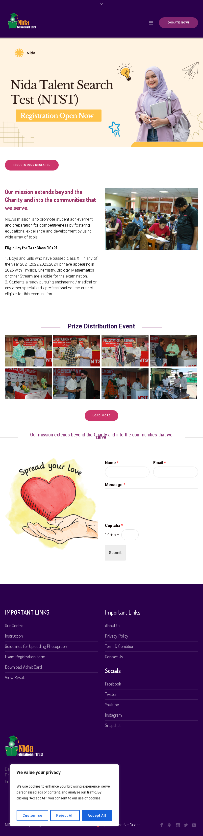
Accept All (97, 815)
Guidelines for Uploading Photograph (36, 646)
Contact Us (114, 656)
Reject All (65, 815)
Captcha (114, 525)
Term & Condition (119, 646)
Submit (115, 552)
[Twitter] (186, 825)
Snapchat (113, 725)
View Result (15, 677)
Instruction (14, 636)
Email (159, 462)
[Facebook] (161, 825)
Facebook (113, 683)
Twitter (111, 694)
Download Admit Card (23, 667)
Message (115, 484)
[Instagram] (178, 825)
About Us (112, 625)
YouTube (112, 704)
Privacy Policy (116, 636)
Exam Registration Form (25, 656)
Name (112, 462)
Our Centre (14, 625)
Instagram (113, 715)
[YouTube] (194, 825)
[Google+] (170, 825)
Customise (32, 815)
